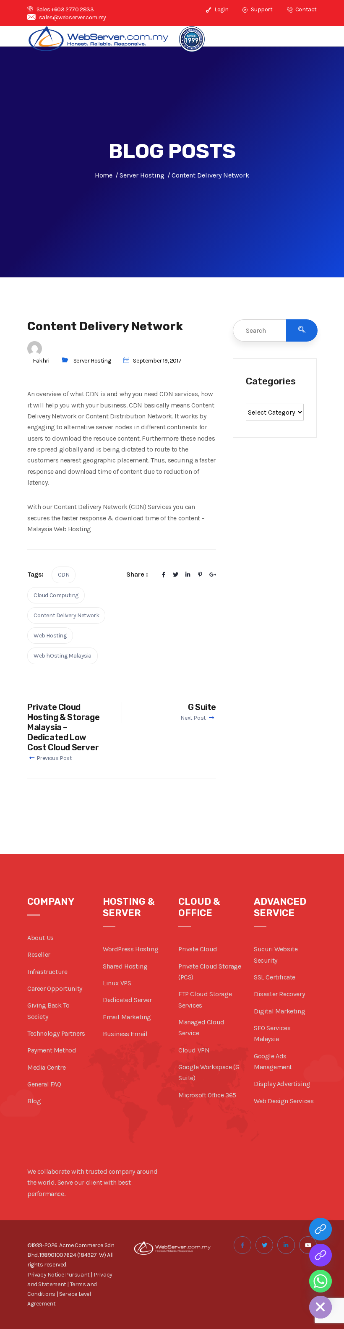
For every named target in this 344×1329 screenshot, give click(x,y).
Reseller (38, 954)
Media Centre (46, 1067)
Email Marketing (127, 1017)
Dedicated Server (127, 1000)
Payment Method (51, 1050)
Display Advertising (282, 1084)
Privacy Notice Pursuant (58, 1274)
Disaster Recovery (279, 994)
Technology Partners (56, 1033)
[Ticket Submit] (320, 1229)
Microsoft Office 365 (207, 1095)
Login (221, 9)
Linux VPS (117, 983)
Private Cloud (197, 949)
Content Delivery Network (66, 615)
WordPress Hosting (130, 949)
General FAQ (44, 1084)
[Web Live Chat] (320, 1255)
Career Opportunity (54, 988)
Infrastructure (47, 972)
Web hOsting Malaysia (62, 655)
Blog (34, 1101)
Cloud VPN (193, 1050)
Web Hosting (50, 635)
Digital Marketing (279, 1011)
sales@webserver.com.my (72, 17)
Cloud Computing (56, 595)
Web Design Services (283, 1101)
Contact (305, 9)
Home (103, 175)
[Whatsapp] (320, 1281)
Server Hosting (92, 360)
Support (261, 9)
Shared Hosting (125, 966)
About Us (40, 938)
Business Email (125, 1034)
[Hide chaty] (320, 1307)
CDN (64, 574)
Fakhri (41, 360)
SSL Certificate (274, 977)
